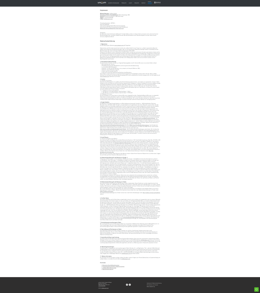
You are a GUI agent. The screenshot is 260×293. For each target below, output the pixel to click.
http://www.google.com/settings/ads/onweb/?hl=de (113, 129)
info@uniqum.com (108, 19)
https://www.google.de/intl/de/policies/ (139, 125)
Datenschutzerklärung (107, 269)
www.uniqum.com (118, 45)
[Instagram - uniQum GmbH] (130, 285)
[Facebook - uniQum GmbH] (127, 285)
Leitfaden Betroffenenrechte (109, 268)
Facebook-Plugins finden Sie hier (123, 142)
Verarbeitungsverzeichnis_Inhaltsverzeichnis (113, 266)
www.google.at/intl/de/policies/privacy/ (133, 217)
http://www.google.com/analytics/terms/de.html (112, 125)
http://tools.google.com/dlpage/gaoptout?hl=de (143, 118)
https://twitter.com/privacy (106, 191)
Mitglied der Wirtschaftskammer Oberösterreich (112, 28)
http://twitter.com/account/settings (151, 192)
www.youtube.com (136, 199)
